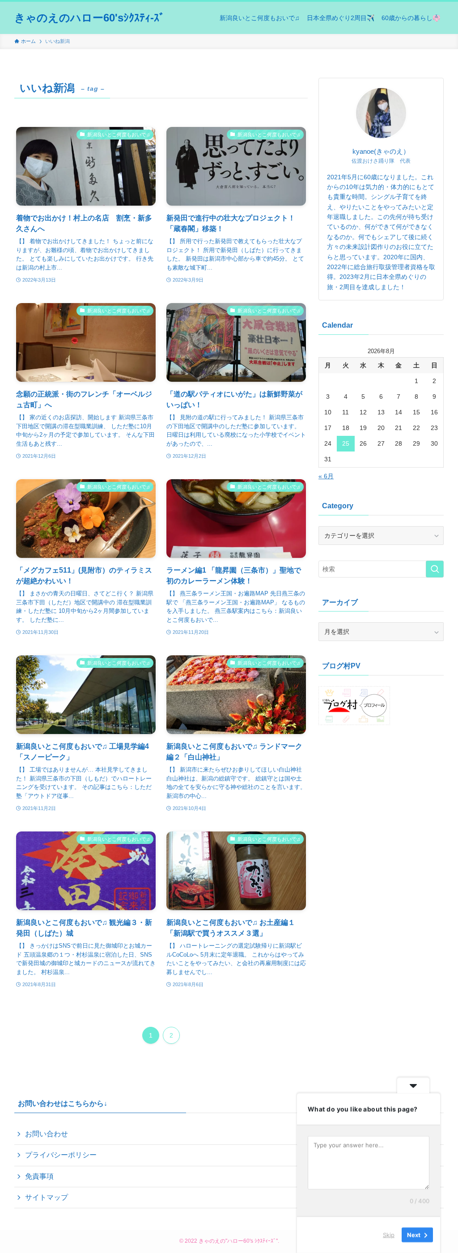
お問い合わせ (46, 1134)
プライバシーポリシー (61, 1155)
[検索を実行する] (435, 569)
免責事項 (39, 1176)
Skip (388, 1234)
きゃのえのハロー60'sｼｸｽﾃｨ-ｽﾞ (89, 18)
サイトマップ (46, 1197)
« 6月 (326, 476)
